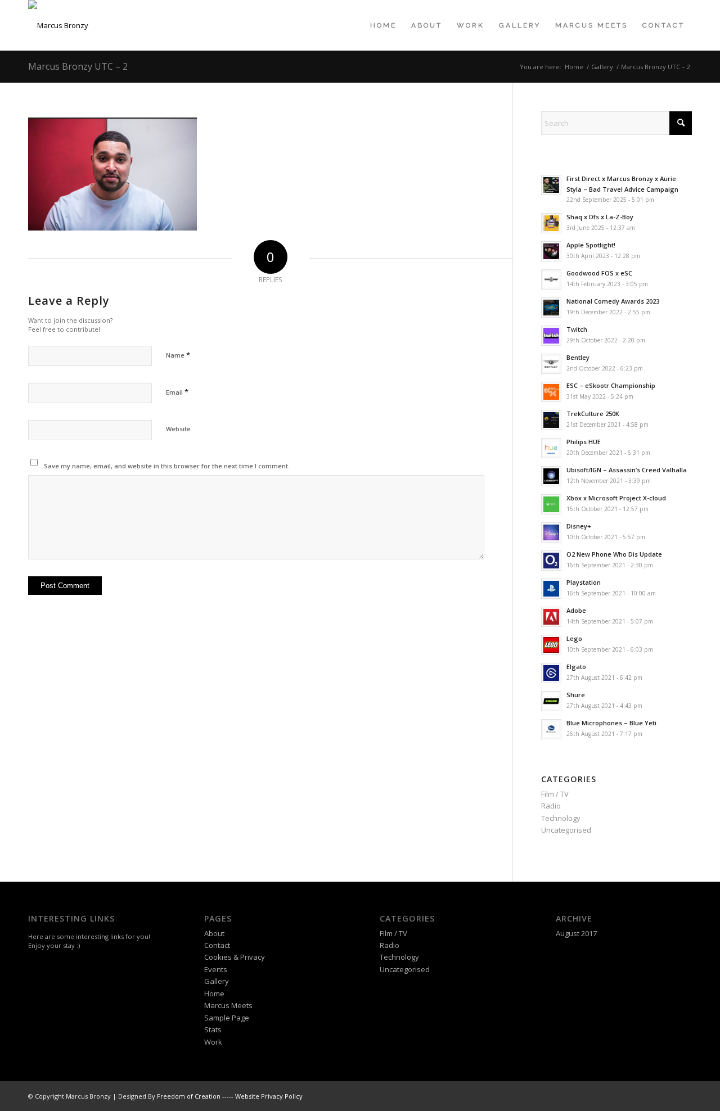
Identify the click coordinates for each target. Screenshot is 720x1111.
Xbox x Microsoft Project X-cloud (616, 498)
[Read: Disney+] (551, 532)
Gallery (216, 981)
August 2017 (576, 933)
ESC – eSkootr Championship (610, 385)
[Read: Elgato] (551, 673)
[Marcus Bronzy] (58, 25)
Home (214, 993)
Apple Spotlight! (590, 245)
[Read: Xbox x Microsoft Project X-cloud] (551, 504)
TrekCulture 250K (592, 413)
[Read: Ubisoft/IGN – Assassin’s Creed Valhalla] (551, 476)
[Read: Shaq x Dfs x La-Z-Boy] (551, 223)
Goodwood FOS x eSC (599, 273)
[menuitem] (383, 25)
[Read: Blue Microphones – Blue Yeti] (551, 729)
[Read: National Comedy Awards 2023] (551, 307)
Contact (217, 945)
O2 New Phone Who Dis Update (614, 554)
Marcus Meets (228, 1005)
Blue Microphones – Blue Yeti (611, 723)
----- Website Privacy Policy (262, 1096)
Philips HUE (583, 441)
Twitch (576, 329)
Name (178, 355)
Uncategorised (566, 830)
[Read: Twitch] (551, 336)
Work (213, 1042)
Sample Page (226, 1018)
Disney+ (578, 526)
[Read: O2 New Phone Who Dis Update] (551, 560)
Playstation (583, 582)
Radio (551, 806)
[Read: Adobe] (551, 617)
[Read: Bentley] (551, 364)
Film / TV (555, 794)
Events (215, 969)
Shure (575, 694)
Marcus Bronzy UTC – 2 (78, 66)
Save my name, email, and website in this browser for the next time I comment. (167, 466)
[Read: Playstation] (551, 589)
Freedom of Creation (188, 1096)
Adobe (576, 610)
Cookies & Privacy (234, 957)
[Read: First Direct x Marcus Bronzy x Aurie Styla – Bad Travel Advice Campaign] (551, 185)
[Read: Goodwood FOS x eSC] (551, 279)
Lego (574, 638)
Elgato (576, 666)
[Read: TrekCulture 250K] (551, 420)
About (214, 933)
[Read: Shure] (551, 701)
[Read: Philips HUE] (551, 448)
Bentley (578, 357)
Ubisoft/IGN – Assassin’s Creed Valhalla (626, 470)
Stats (213, 1029)
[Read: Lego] (551, 645)
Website (178, 428)
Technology (560, 818)
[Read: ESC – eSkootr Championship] (551, 392)
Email (177, 392)
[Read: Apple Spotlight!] (551, 251)
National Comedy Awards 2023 (612, 301)
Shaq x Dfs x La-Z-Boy (599, 217)
